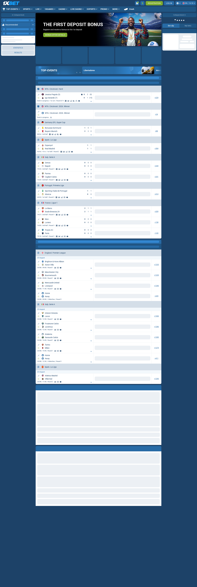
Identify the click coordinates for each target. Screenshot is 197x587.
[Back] (76, 72)
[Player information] (79, 101)
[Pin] (38, 94)
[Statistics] (68, 101)
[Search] (159, 77)
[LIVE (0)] (38, 78)
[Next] (33, 34)
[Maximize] (33, 20)
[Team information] (61, 134)
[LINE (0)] (38, 242)
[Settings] (178, 3)
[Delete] (158, 448)
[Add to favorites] (38, 97)
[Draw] (74, 101)
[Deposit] (142, 3)
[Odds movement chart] (71, 101)
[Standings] (69, 152)
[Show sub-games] (91, 101)
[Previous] (27, 34)
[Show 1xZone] (66, 101)
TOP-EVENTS (49, 70)
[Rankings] (76, 101)
